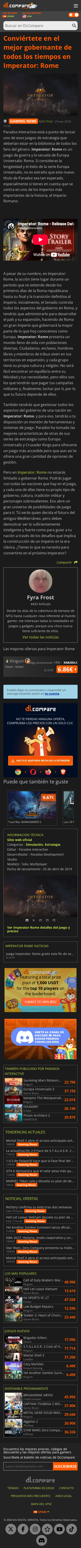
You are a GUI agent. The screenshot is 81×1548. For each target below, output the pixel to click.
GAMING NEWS (23, 121)
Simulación (34, 844)
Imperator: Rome (32, 472)
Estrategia (52, 844)
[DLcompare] (40, 1479)
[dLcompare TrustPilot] (46, 1529)
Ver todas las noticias (40, 637)
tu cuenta (52, 693)
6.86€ (66, 669)
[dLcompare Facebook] (21, 1529)
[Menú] (75, 6)
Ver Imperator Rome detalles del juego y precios (38, 929)
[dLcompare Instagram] (34, 1529)
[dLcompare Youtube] (58, 1529)
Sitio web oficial (19, 840)
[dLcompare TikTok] (70, 1529)
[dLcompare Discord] (40, 1540)
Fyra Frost (46, 121)
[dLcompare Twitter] (9, 1529)
